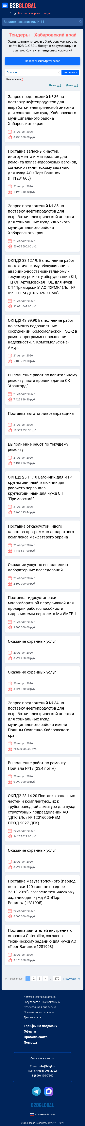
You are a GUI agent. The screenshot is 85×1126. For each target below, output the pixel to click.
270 (57, 978)
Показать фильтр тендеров (42, 61)
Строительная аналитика (40, 1007)
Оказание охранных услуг (32, 641)
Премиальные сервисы (39, 1012)
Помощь (30, 1042)
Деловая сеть (32, 1017)
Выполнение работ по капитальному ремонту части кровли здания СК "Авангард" (42, 380)
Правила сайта (35, 1037)
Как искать (14, 79)
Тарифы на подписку (40, 1026)
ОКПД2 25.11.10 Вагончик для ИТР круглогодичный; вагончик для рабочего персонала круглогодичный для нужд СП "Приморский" (40, 488)
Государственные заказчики (42, 1002)
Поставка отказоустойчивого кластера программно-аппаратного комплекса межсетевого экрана (41, 531)
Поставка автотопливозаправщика (41, 413)
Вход (12, 13)
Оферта (30, 1031)
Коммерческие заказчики (40, 996)
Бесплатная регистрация (34, 13)
